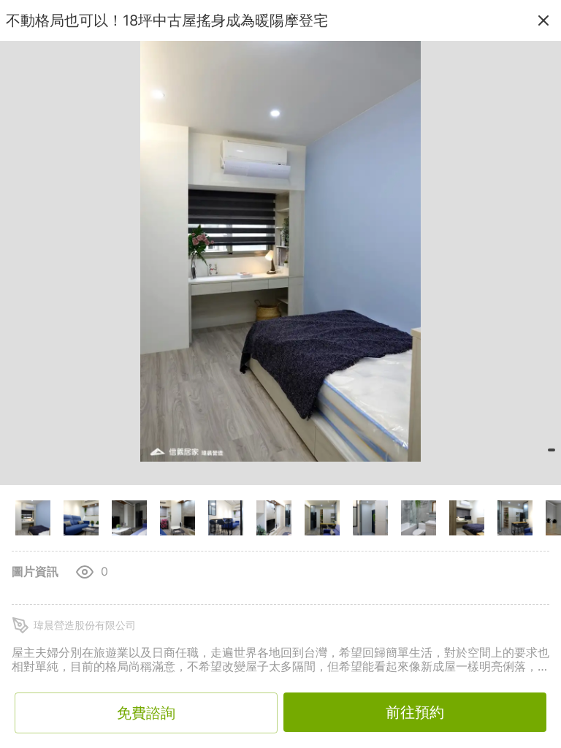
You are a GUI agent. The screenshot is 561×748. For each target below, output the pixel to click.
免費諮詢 (146, 713)
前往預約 (415, 712)
